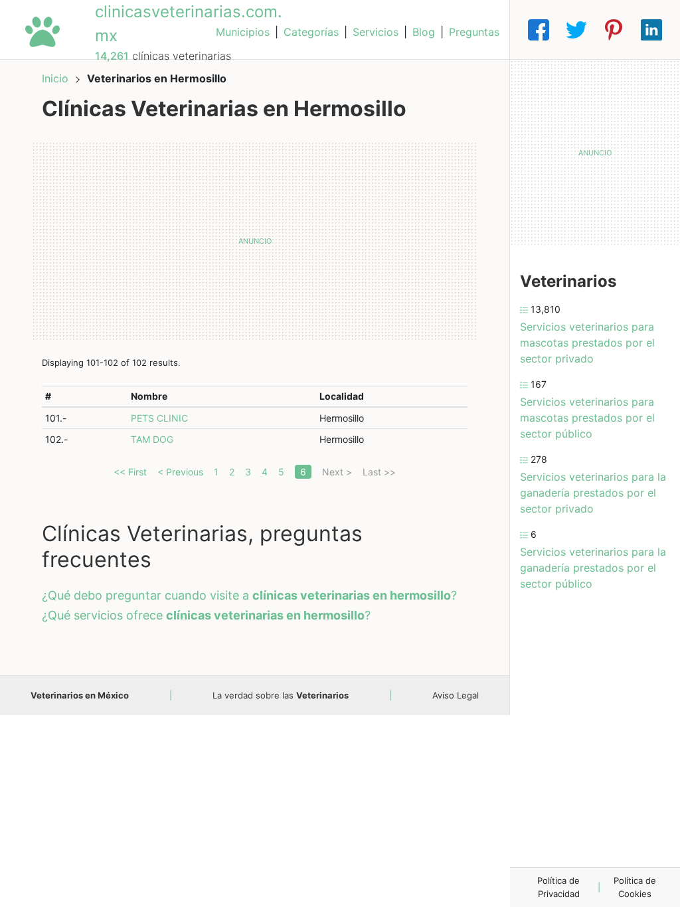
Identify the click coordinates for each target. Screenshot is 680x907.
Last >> (379, 471)
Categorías (311, 32)
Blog (423, 32)
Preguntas (474, 32)
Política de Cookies (635, 887)
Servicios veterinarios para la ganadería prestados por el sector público (593, 567)
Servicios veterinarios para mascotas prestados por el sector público (587, 417)
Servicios (375, 32)
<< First (130, 471)
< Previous (180, 471)
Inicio (55, 78)
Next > (337, 471)
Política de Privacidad (558, 887)
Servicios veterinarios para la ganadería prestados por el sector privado (593, 492)
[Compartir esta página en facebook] (538, 30)
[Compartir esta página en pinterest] (613, 30)
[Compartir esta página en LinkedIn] (651, 30)
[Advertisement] (255, 241)
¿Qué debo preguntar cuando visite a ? (249, 595)
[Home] (42, 30)
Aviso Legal (455, 695)
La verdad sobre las (280, 695)
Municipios (243, 32)
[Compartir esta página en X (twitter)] (576, 30)
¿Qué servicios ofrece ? (206, 615)
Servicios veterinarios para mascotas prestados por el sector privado (587, 342)
